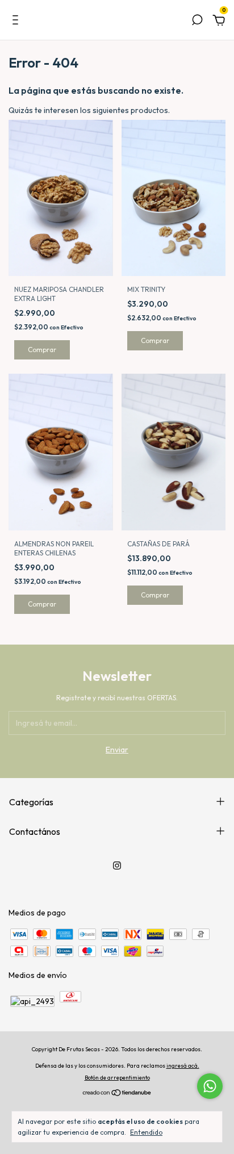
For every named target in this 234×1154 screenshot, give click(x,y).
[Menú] (17, 21)
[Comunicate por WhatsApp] (210, 1086)
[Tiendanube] (117, 1094)
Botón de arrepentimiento (117, 1077)
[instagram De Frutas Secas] (117, 865)
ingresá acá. (182, 1065)
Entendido (146, 1132)
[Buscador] (197, 21)
